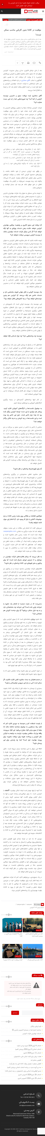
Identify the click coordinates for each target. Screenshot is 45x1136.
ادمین (5, 52)
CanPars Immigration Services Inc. (30, 1129)
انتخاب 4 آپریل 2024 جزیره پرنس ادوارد (29, 1045)
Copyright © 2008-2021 (11, 1129)
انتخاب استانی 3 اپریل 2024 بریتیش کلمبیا (28, 1049)
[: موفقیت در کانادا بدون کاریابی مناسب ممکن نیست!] (34, 62)
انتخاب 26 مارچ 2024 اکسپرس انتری (29, 1074)
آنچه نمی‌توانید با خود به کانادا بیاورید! (12, 960)
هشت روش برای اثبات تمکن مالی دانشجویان (27, 1056)
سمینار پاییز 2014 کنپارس (37, 907)
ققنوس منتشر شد (36, 1060)
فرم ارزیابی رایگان (36, 1026)
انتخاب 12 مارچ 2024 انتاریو (32, 1053)
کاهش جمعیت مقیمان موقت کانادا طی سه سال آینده (25, 1064)
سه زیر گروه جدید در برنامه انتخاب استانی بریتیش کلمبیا (24, 1067)
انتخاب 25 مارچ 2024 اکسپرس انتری (29, 1078)
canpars (29, 904)
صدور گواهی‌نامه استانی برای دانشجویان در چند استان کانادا (23, 1071)
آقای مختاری (25, 80)
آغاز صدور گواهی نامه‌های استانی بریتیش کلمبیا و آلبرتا (34, 935)
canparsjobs (21, 904)
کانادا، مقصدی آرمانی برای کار (35, 960)
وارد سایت (22, 999)
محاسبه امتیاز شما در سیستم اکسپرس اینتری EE (26, 1030)
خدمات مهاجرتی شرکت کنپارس (31, 1033)
